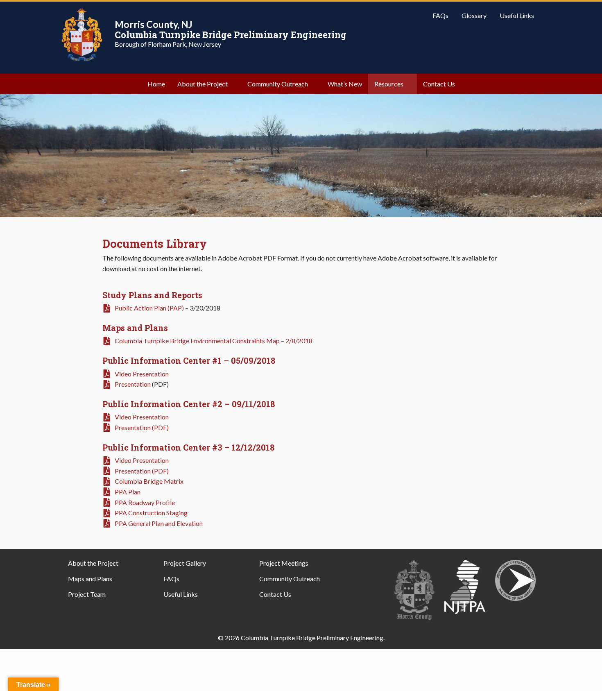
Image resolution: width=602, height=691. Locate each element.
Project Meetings (283, 563)
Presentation (133, 384)
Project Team (87, 594)
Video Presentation (142, 374)
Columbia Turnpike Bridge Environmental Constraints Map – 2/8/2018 (213, 340)
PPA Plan (127, 492)
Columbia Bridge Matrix (149, 481)
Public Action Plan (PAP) (149, 308)
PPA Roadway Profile (145, 502)
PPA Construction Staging (151, 513)
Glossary (474, 15)
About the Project (202, 84)
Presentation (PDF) (142, 427)
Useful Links (517, 15)
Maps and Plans (90, 578)
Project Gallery (184, 563)
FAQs (440, 15)
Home (156, 84)
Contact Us (439, 84)
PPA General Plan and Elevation (159, 523)
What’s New (345, 84)
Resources (388, 84)
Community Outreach (277, 84)
